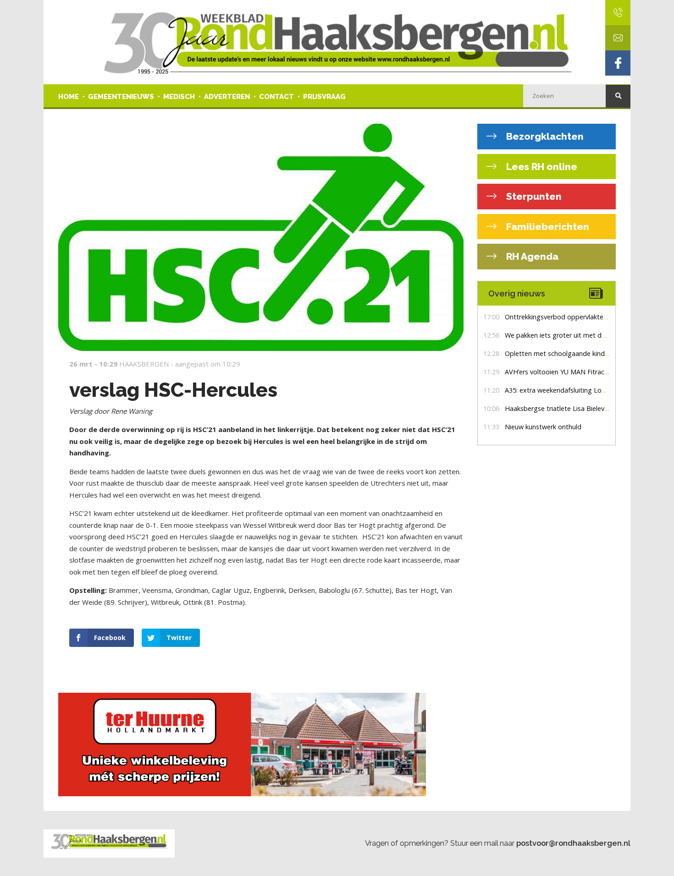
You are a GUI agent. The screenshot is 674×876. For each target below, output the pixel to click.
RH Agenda (531, 256)
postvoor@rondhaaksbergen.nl (573, 843)
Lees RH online (540, 166)
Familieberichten (546, 226)
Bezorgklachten (544, 136)
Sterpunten (533, 196)
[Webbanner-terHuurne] (261, 744)
